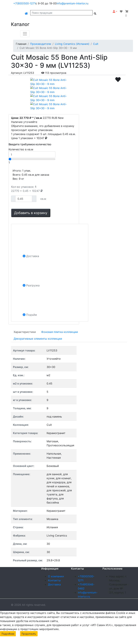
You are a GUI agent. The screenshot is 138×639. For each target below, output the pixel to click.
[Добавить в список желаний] (118, 80)
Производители (40, 44)
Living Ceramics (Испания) (72, 44)
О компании (56, 576)
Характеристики (25, 332)
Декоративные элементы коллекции (38, 338)
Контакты (54, 580)
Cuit (95, 44)
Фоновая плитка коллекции (59, 332)
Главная (21, 44)
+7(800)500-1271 (24, 3)
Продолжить (29, 633)
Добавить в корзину (30, 213)
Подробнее (8, 633)
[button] (114, 11)
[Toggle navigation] (25, 33)
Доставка (54, 584)
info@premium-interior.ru (72, 3)
